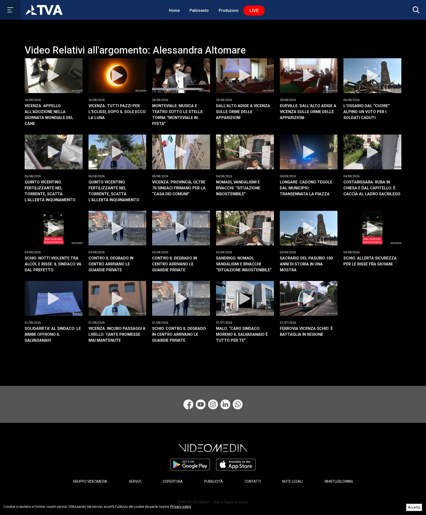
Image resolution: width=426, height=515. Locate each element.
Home (174, 10)
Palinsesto (199, 10)
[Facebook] (188, 404)
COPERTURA (173, 481)
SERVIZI (135, 481)
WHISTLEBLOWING (338, 481)
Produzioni (228, 10)
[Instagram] (213, 404)
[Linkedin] (225, 404)
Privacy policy (180, 507)
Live (254, 10)
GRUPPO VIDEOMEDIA (90, 481)
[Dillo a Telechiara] (237, 404)
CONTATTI (253, 481)
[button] (415, 10)
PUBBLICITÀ (213, 481)
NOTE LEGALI (292, 481)
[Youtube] (201, 404)
